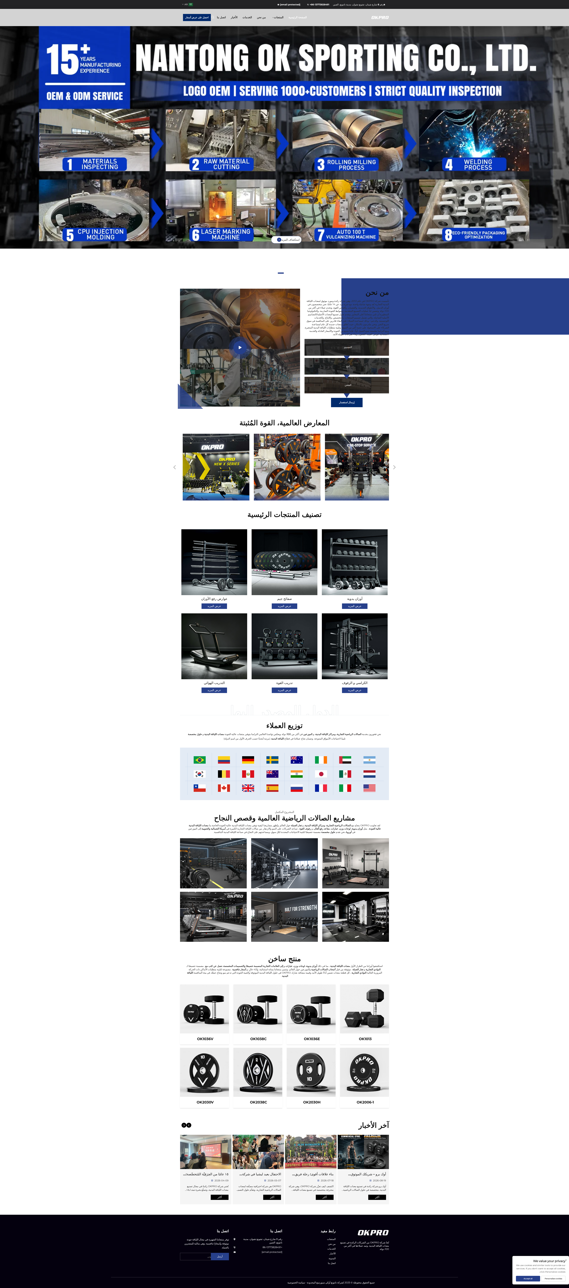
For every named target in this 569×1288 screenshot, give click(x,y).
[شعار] (373, 1232)
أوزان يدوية (354, 599)
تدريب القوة (284, 683)
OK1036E (312, 1039)
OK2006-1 (365, 1102)
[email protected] (272, 1252)
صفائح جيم (284, 599)
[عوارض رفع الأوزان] (214, 562)
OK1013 (365, 1039)
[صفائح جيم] (284, 562)
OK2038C (258, 1102)
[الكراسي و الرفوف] (355, 646)
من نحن (261, 17)
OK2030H (312, 1102)
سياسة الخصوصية (296, 1282)
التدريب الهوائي (214, 683)
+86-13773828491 (319, 4)
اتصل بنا (221, 17)
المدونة (332, 1258)
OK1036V (205, 1039)
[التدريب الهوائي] (214, 646)
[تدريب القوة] (284, 646)
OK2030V (205, 1102)
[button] (288, 273)
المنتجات (278, 17)
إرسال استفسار (346, 402)
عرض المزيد (355, 606)
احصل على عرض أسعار (196, 17)
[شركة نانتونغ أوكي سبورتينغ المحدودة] (373, 17)
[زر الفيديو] (240, 347)
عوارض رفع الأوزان (214, 599)
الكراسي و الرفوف (354, 683)
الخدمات (247, 17)
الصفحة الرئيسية (298, 17)
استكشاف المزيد (290, 239)
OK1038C (258, 1039)
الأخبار (234, 17)
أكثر (377, 1197)
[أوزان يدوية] (355, 562)
